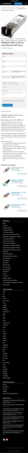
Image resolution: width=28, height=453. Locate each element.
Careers (5, 273)
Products (6, 7)
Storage (5, 389)
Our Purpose (6, 260)
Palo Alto (5, 356)
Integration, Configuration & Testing (12, 236)
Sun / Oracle (6, 300)
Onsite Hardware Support (9, 243)
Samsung (5, 369)
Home (2, 7)
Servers (5, 384)
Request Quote (18, 3)
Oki (3, 351)
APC (4, 316)
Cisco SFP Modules (8, 8)
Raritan (4, 367)
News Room (6, 271)
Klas (4, 342)
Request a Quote (7, 278)
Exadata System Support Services (11, 247)
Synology (5, 373)
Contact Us (5, 276)
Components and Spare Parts (10, 393)
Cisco (10, 7)
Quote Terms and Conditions (10, 280)
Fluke (4, 331)
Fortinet (5, 334)
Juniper (5, 305)
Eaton (4, 327)
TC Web (17, 451)
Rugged (5, 391)
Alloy (4, 314)
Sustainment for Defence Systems (11, 245)
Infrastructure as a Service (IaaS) (11, 234)
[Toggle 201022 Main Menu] (26, 3)
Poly (4, 360)
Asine (4, 320)
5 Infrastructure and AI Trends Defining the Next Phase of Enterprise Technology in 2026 (13, 426)
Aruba (4, 318)
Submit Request (7, 105)
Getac (4, 336)
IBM (4, 296)
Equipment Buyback (8, 254)
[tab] (14, 111)
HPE (4, 292)
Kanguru (5, 340)
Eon (4, 329)
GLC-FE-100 (15, 8)
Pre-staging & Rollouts (8, 239)
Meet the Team (6, 265)
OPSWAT (5, 353)
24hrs (17, 84)
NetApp (5, 307)
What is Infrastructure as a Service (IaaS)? (13, 404)
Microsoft (5, 347)
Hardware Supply (7, 228)
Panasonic (5, 358)
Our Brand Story (7, 258)
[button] (25, 16)
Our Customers (7, 267)
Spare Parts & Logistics (8, 241)
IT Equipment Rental (8, 230)
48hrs (5, 87)
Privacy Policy (6, 284)
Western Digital (6, 378)
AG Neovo (5, 309)
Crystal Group (6, 323)
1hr (4, 84)
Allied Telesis (6, 311)
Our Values (5, 262)
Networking (6, 387)
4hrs (11, 84)
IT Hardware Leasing (8, 232)
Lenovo (5, 298)
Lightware (5, 345)
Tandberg (5, 375)
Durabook (5, 325)
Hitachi (4, 338)
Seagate (5, 371)
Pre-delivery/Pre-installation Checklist (12, 282)
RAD (4, 364)
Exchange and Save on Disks (10, 256)
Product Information (6, 111)
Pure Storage (6, 362)
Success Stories (7, 269)
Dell (4, 294)
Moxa (4, 349)
